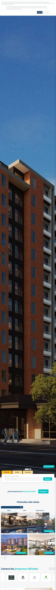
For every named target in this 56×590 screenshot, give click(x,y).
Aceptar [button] (39, 12)
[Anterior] (2, 558)
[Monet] (28, 577)
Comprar (43, 491)
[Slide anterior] (3, 241)
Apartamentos (40, 510)
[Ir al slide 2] (28, 469)
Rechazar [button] (46, 12)
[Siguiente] (5, 558)
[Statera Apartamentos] (39, 577)
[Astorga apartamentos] (51, 577)
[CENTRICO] (16, 577)
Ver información (48, 466)
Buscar (48, 479)
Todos (20, 507)
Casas (24, 510)
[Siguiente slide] (52, 241)
